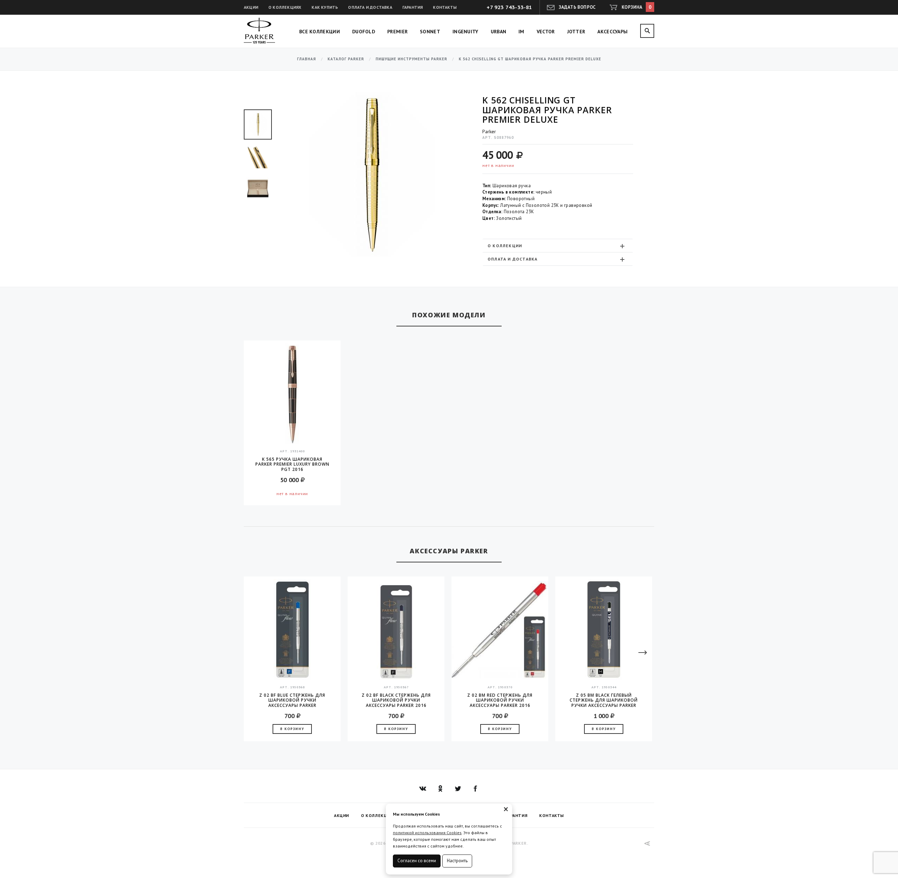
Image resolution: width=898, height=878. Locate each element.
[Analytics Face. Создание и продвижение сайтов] (647, 843)
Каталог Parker (346, 59)
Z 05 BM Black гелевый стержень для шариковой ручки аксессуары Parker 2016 (604, 700)
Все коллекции (319, 31)
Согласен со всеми (416, 861)
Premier (397, 31)
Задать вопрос (577, 7)
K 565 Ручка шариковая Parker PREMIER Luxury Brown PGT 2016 (292, 464)
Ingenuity (465, 31)
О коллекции (505, 245)
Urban (499, 31)
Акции (251, 7)
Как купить (324, 7)
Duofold (363, 31)
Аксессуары (612, 31)
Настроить (457, 861)
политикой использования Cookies (427, 832)
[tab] (557, 245)
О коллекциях (284, 7)
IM (521, 31)
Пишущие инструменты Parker (411, 59)
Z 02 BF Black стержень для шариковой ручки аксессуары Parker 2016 (396, 700)
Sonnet (430, 31)
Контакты (445, 7)
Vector (546, 31)
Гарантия (412, 7)
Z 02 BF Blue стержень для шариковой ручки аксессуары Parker (292, 700)
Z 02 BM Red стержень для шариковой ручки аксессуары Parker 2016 (499, 700)
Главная (306, 59)
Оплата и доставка (370, 7)
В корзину (292, 729)
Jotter (576, 31)
